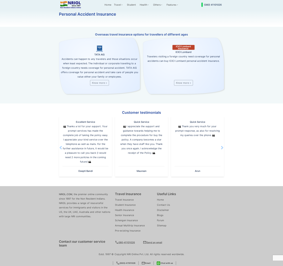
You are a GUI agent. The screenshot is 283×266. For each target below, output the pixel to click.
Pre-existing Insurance (128, 230)
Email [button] (146, 263)
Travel (117, 4)
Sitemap (161, 225)
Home (108, 4)
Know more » (99, 82)
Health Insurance (124, 210)
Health (143, 4)
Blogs (160, 215)
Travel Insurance (124, 199)
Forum (160, 220)
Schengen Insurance (126, 220)
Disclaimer (163, 210)
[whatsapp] (202, 5)
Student (131, 4)
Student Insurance (125, 204)
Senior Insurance (124, 215)
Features (171, 4)
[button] (64, 147)
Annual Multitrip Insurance (130, 225)
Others (157, 4)
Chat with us (166, 263)
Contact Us (163, 204)
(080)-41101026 (126, 263)
